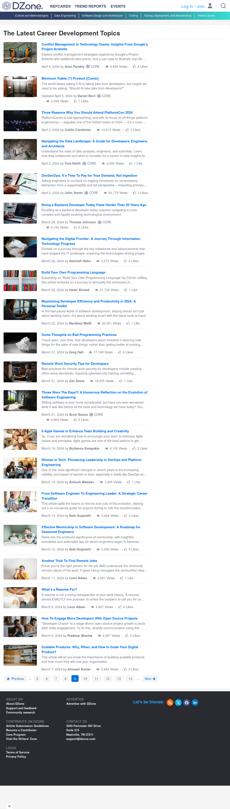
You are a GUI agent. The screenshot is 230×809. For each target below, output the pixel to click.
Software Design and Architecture (102, 15)
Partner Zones (206, 15)
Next (148, 678)
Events (118, 6)
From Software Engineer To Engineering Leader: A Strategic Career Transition (94, 495)
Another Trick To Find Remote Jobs (69, 560)
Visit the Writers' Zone (21, 739)
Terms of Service (17, 752)
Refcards (60, 6)
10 (85, 678)
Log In (187, 6)
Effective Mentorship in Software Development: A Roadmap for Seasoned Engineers (91, 529)
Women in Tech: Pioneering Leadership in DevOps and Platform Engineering (92, 462)
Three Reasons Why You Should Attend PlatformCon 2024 (87, 112)
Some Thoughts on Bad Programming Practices (79, 334)
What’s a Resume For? (59, 589)
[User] (210, 6)
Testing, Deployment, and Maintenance (168, 15)
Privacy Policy (16, 756)
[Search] (223, 6)
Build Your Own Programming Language (73, 272)
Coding (133, 15)
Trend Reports (90, 6)
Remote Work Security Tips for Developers (75, 363)
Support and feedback (21, 708)
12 (108, 678)
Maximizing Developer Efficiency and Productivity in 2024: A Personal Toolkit (89, 303)
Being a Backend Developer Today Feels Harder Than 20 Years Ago (94, 204)
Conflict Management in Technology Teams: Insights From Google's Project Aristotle (95, 46)
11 (96, 678)
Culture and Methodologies (31, 15)
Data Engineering (65, 15)
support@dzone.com (80, 739)
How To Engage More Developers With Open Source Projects (89, 618)
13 (119, 678)
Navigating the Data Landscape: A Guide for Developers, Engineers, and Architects (95, 143)
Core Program (16, 734)
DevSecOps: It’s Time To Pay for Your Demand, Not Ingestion (89, 175)
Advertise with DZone (81, 703)
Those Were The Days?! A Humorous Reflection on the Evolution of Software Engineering (94, 394)
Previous (17, 678)
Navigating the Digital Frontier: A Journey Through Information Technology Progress (91, 241)
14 (130, 678)
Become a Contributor (21, 730)
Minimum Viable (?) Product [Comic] (70, 78)
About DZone (15, 703)
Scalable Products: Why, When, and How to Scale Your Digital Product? (90, 649)
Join (201, 6)
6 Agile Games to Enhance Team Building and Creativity (85, 431)
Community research (20, 712)
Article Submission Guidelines (27, 726)
